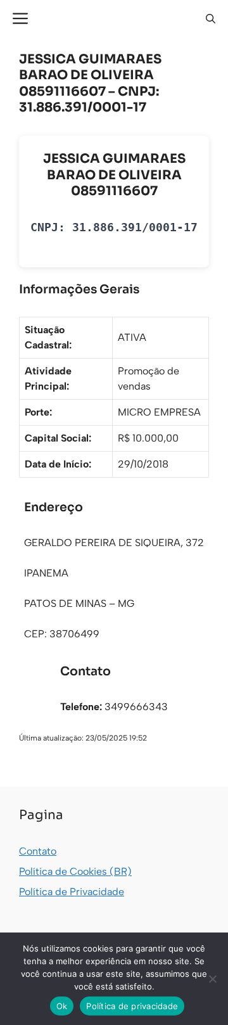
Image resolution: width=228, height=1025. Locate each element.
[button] (210, 19)
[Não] (212, 978)
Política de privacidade (132, 1006)
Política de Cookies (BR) (75, 871)
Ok (62, 1006)
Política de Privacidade (71, 892)
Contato (37, 851)
